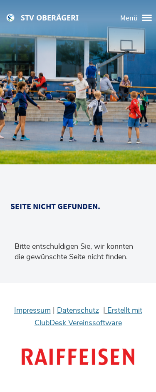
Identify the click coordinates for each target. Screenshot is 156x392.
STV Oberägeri (50, 18)
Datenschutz (78, 310)
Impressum (32, 310)
